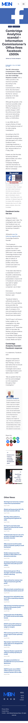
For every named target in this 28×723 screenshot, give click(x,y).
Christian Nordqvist (16, 58)
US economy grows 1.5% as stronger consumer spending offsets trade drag (13, 572)
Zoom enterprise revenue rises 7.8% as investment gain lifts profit (13, 581)
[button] (18, 4)
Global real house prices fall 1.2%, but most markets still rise (14, 510)
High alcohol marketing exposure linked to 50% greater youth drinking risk (14, 607)
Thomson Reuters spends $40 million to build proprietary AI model (13, 652)
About (22, 697)
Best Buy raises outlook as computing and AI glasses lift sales (12, 518)
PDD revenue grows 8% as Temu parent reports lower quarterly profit (13, 634)
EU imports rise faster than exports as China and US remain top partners (13, 527)
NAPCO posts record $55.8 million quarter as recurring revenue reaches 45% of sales (13, 670)
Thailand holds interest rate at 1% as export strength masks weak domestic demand (14, 536)
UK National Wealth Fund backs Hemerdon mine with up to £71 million (13, 563)
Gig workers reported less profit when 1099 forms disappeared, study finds (14, 643)
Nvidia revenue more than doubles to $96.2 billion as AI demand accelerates (12, 554)
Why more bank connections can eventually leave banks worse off (14, 590)
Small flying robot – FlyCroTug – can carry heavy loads (17, 478)
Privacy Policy (5, 709)
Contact (22, 699)
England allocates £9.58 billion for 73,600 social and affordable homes (13, 616)
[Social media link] (4, 699)
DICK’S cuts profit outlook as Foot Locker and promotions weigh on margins (12, 625)
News (10, 26)
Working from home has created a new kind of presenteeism (13, 502)
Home (22, 695)
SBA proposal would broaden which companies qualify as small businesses (14, 545)
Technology (16, 26)
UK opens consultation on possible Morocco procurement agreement (13, 661)
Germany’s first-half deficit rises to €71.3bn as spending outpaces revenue (14, 598)
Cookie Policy (5, 711)
